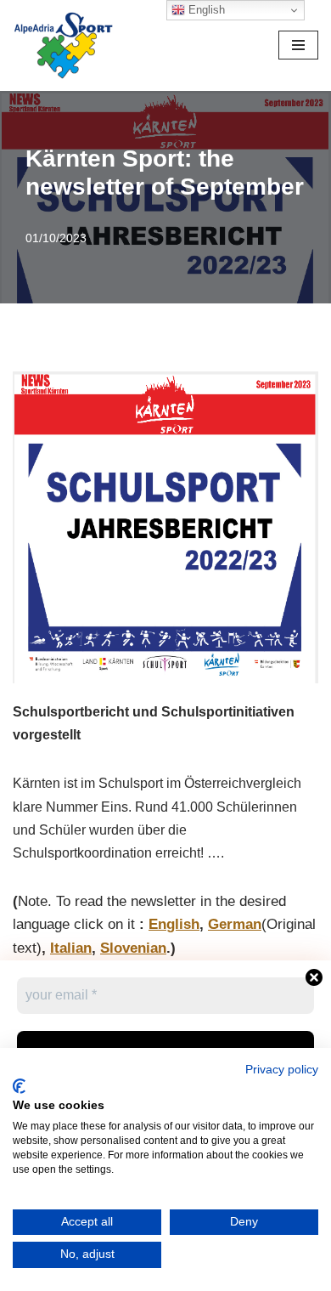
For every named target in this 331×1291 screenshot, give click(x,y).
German (234, 923)
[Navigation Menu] (298, 45)
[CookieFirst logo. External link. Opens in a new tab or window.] (19, 1086)
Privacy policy (281, 1069)
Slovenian (133, 947)
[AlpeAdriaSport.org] (64, 45)
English (174, 923)
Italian (71, 947)
